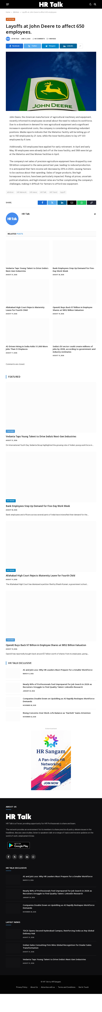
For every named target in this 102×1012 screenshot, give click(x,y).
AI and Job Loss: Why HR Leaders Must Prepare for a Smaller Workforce (57, 669)
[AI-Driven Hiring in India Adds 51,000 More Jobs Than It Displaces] (27, 330)
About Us (34, 987)
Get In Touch (83, 987)
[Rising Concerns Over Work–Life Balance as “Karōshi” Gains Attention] (13, 716)
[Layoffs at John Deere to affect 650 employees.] (51, 81)
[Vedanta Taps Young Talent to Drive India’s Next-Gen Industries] (27, 252)
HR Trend (53, 192)
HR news (33, 192)
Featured (10, 431)
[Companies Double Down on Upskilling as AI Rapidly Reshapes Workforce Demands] (13, 702)
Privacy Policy (21, 987)
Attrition (16, 12)
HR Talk (16, 39)
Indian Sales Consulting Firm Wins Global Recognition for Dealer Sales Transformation (57, 946)
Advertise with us (48, 987)
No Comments (40, 39)
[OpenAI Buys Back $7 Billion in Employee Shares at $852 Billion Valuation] (74, 291)
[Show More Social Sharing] (80, 46)
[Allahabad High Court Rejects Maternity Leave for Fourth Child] (27, 291)
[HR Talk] (51, 4)
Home (8, 12)
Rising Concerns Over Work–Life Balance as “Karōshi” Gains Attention (57, 713)
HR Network (22, 192)
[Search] (94, 4)
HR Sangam (56, 982)
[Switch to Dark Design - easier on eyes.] (90, 4)
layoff (62, 192)
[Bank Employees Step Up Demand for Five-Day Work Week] (74, 252)
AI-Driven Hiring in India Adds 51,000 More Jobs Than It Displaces (27, 347)
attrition (10, 192)
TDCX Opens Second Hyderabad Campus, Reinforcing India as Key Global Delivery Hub (58, 932)
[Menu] (7, 4)
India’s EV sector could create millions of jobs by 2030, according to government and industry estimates (74, 349)
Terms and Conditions (66, 987)
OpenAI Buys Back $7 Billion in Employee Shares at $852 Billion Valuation (72, 308)
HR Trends (11, 501)
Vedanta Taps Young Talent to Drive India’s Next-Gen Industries (27, 269)
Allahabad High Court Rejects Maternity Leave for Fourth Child (25, 308)
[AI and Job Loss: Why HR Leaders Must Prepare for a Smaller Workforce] (13, 673)
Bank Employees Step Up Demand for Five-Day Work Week (73, 269)
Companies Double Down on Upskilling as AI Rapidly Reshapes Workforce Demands (58, 700)
